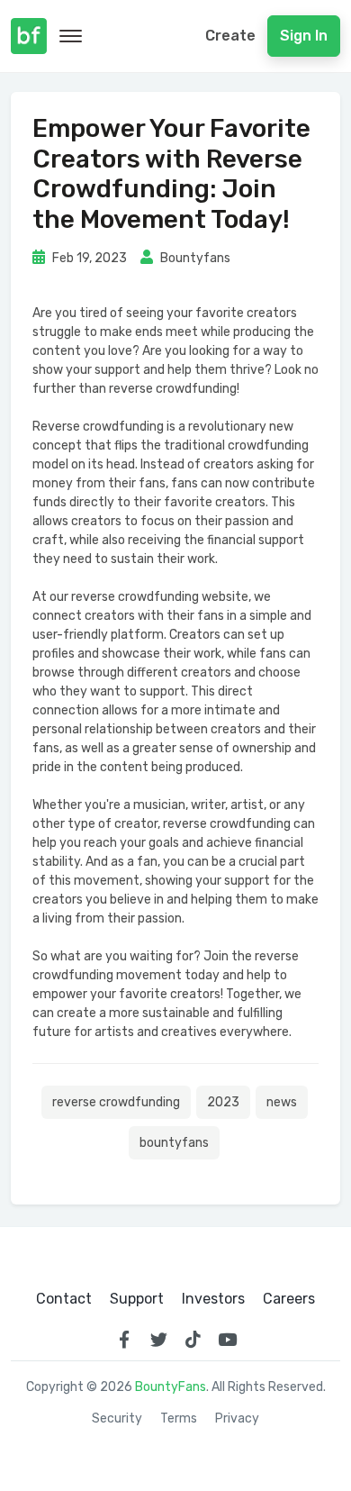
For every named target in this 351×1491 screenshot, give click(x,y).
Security (117, 1419)
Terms (178, 1419)
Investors (213, 1299)
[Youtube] (226, 1339)
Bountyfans (194, 258)
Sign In (304, 35)
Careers (289, 1299)
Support (137, 1299)
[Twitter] (158, 1339)
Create (230, 35)
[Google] (192, 1339)
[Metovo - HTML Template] (29, 36)
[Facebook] (124, 1339)
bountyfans (174, 1142)
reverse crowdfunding (116, 1102)
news (281, 1102)
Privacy (237, 1419)
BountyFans (170, 1387)
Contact (64, 1299)
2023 (223, 1102)
